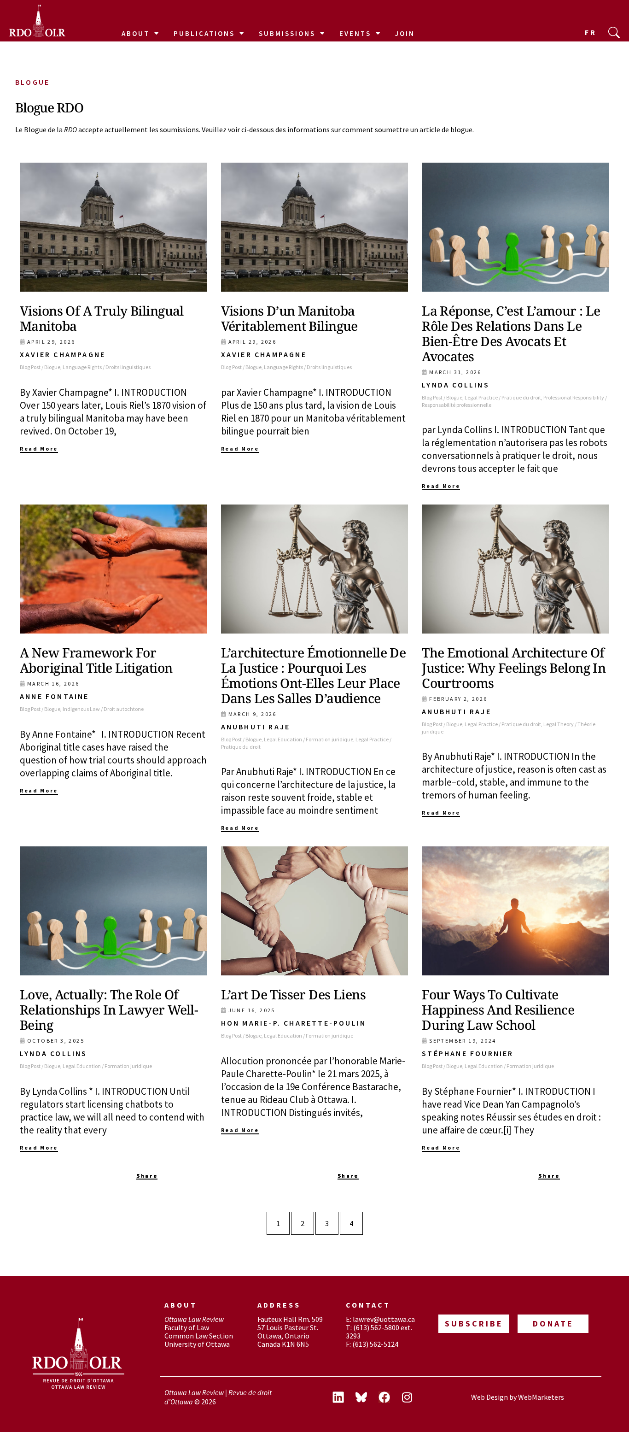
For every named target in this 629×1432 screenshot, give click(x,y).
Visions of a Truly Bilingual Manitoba (102, 318)
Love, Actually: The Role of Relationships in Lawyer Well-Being (109, 1009)
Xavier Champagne (62, 354)
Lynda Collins (455, 384)
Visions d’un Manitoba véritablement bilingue (289, 318)
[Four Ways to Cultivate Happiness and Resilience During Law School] (515, 910)
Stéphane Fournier (467, 1053)
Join (405, 33)
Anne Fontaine (54, 696)
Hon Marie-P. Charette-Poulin (294, 1022)
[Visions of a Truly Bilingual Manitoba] (113, 227)
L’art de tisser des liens (293, 994)
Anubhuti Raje (256, 726)
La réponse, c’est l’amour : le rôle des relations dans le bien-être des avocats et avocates (511, 333)
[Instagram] (407, 1397)
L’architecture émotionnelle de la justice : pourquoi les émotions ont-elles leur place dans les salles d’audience (313, 675)
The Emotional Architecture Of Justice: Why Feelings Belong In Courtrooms (514, 668)
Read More (39, 448)
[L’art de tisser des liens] (314, 910)
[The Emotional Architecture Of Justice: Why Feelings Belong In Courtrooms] (515, 569)
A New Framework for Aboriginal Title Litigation (96, 660)
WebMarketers (541, 1397)
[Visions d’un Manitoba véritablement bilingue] (314, 227)
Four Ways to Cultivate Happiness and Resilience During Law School (498, 1009)
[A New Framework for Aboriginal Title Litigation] (113, 569)
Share (146, 1176)
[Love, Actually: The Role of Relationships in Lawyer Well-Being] (113, 910)
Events (355, 33)
